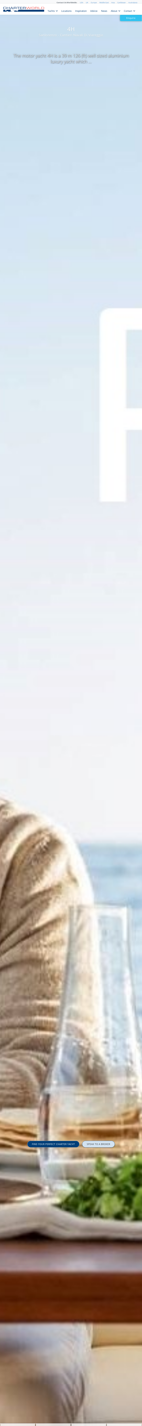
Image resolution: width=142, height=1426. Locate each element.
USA (81, 2)
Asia (113, 2)
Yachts (51, 10)
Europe (94, 2)
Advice (93, 10)
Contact (128, 10)
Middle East (104, 2)
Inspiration (81, 10)
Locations (66, 10)
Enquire (130, 18)
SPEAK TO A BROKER (98, 1144)
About (114, 10)
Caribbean (121, 2)
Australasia (132, 2)
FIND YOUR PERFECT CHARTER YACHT (53, 1144)
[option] (71, 713)
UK (87, 2)
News (104, 10)
